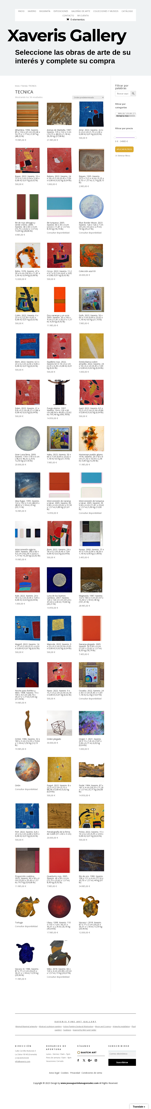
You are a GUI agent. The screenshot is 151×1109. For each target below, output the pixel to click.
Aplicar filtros (124, 149)
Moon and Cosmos (103, 1026)
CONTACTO (68, 16)
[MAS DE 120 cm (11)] (125, 113)
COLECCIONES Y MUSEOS (105, 11)
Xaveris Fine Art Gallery (76, 1021)
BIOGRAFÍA (44, 11)
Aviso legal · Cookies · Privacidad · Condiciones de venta (75, 1072)
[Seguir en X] (84, 1060)
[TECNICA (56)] (125, 116)
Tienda (24, 85)
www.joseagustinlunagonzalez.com (80, 1083)
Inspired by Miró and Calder (84, 1030)
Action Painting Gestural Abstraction (78, 1026)
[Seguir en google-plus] (90, 1060)
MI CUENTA (83, 16)
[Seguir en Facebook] (78, 1060)
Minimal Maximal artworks (26, 1026)
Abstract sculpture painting (50, 1026)
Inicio (17, 85)
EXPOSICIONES (61, 11)
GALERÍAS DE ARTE (80, 11)
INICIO (21, 11)
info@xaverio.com (22, 1061)
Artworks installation (121, 1026)
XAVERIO (32, 11)
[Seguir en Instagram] (95, 1060)
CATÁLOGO (127, 11)
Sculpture (67, 1030)
